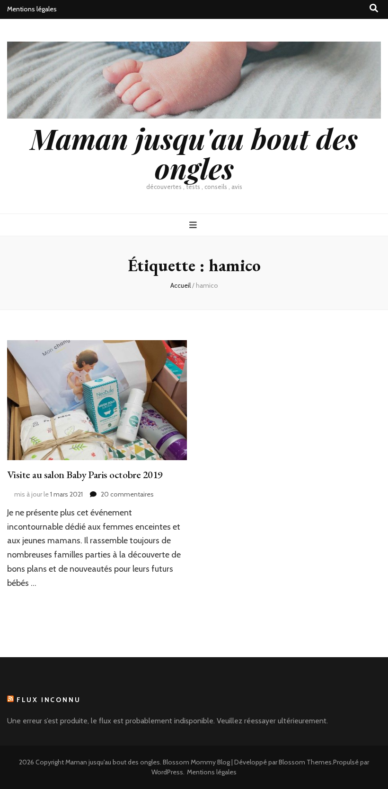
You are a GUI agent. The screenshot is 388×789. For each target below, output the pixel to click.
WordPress (167, 772)
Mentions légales (32, 9)
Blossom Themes (305, 762)
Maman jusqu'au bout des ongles (194, 153)
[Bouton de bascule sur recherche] (374, 8)
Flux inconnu (49, 699)
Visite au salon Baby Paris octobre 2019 (85, 474)
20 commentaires (127, 494)
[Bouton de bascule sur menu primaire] (194, 225)
